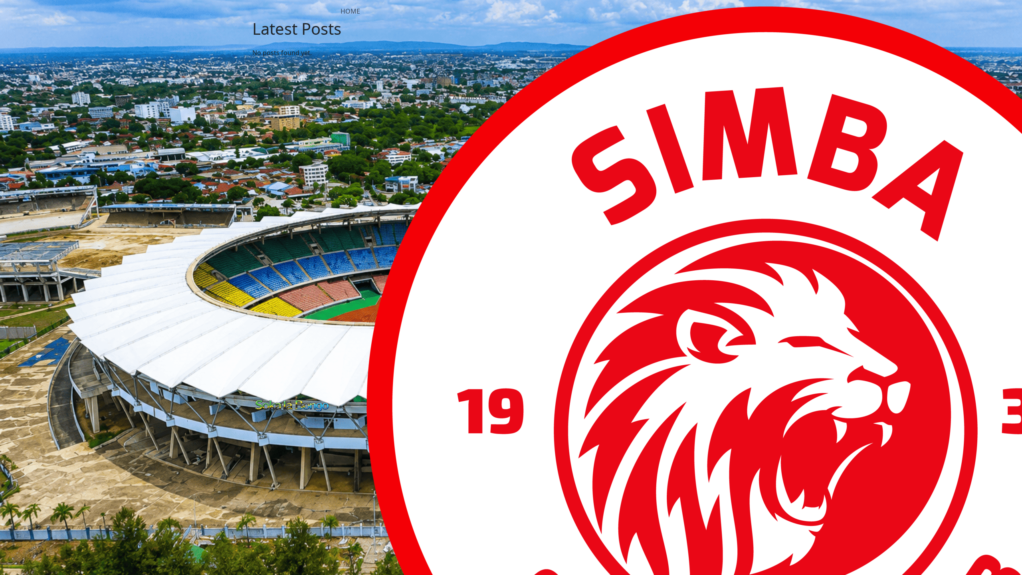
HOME (350, 11)
